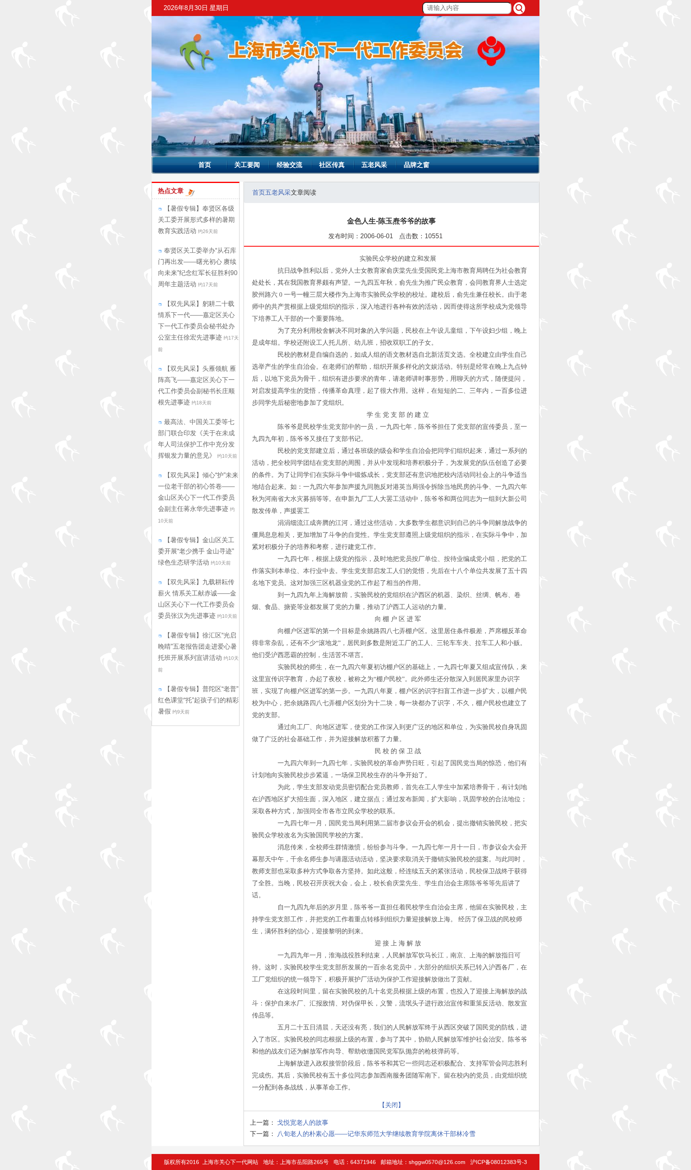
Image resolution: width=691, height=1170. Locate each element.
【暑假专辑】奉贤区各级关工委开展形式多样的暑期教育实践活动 (196, 219)
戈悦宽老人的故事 (302, 1122)
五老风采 (374, 164)
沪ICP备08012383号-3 (498, 1162)
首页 (204, 164)
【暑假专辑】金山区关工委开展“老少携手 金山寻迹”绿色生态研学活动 (196, 551)
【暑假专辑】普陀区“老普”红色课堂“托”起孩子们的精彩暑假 (198, 700)
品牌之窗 (416, 164)
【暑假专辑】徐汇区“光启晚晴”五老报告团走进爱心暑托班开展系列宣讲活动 (197, 646)
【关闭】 (391, 1105)
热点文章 (171, 190)
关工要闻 (247, 164)
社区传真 (332, 164)
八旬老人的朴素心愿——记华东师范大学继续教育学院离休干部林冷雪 (376, 1133)
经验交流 (289, 164)
